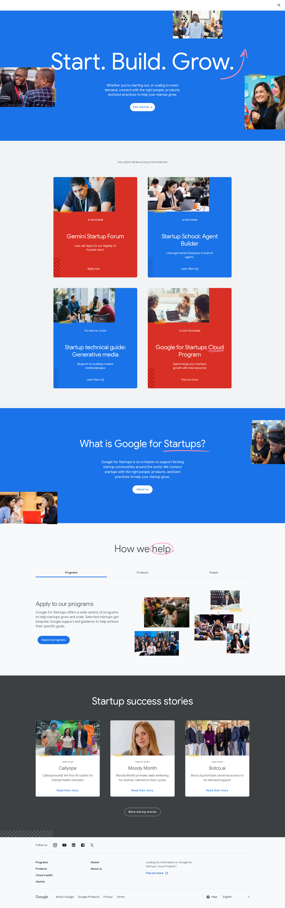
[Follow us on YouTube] (64, 845)
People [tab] (213, 572)
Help (214, 897)
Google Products (88, 897)
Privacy (108, 897)
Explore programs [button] (54, 640)
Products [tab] (142, 572)
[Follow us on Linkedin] (74, 845)
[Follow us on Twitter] (92, 845)
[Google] (42, 897)
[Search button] (279, 5)
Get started (141, 107)
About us (142, 489)
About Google (65, 897)
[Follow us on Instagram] (55, 845)
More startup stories (142, 812)
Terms (121, 897)
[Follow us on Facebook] (83, 845)
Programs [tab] (71, 572)
